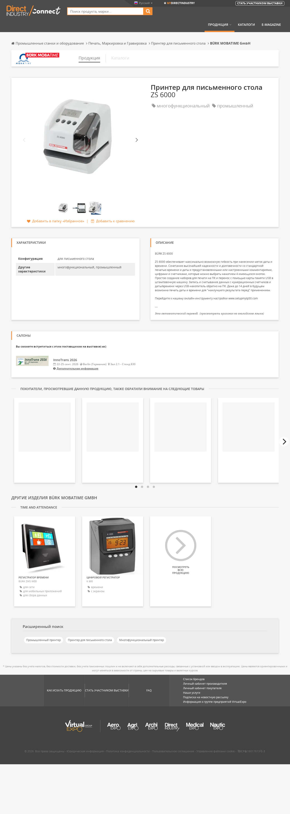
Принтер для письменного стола (90, 640)
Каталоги (246, 25)
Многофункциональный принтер (141, 640)
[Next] (136, 140)
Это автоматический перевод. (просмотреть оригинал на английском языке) (209, 313)
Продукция (218, 25)
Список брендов (194, 679)
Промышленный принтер (43, 640)
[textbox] (105, 11)
